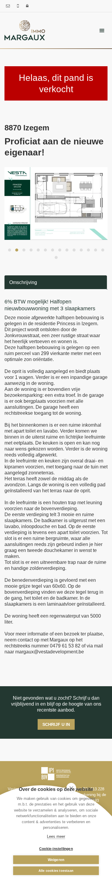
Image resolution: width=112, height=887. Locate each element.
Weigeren (56, 860)
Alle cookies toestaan (56, 870)
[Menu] (102, 30)
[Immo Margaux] (24, 30)
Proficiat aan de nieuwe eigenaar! (54, 147)
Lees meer (56, 836)
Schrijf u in (56, 724)
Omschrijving (23, 282)
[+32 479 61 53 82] (19, 6)
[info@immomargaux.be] (8, 6)
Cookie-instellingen (56, 849)
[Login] (27, 6)
